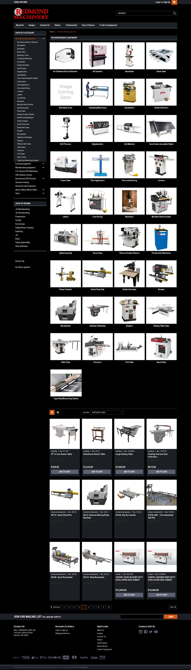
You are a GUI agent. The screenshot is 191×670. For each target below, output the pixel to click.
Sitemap (40, 667)
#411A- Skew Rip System (93, 577)
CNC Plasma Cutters (23, 175)
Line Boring (21, 98)
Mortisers (20, 101)
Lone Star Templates (80, 667)
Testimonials (71, 25)
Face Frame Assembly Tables (27, 78)
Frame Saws (21, 81)
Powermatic (20, 216)
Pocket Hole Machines (25, 118)
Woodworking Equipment (25, 38)
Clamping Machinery (24, 58)
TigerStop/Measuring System (27, 160)
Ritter (17, 239)
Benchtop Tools (23, 55)
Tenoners (20, 150)
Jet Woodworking (22, 213)
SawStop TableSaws (24, 137)
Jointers (20, 91)
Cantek (18, 220)
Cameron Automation (58, 512)
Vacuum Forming (22, 182)
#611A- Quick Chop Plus (61, 515)
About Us (20, 25)
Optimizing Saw (23, 108)
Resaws (20, 131)
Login (157, 2)
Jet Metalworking (22, 209)
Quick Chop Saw (23, 124)
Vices (17, 193)
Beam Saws (21, 52)
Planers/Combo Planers (25, 114)
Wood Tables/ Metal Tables (26, 189)
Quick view (64, 447)
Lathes (19, 95)
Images (32, 25)
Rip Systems (21, 134)
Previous (56, 607)
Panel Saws (21, 111)
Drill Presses (21, 68)
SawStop (19, 231)
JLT (16, 235)
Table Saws (21, 147)
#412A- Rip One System (126, 515)
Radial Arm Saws (23, 127)
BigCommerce (57, 667)
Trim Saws (21, 154)
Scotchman (20, 224)
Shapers (20, 141)
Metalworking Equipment (25, 167)
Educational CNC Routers (25, 178)
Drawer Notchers (23, 65)
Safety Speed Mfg (22, 242)
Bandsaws (21, 49)
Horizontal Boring (23, 88)
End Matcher (21, 75)
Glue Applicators (23, 85)
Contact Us (45, 25)
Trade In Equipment (108, 25)
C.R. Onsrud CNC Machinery (26, 171)
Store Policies (88, 25)
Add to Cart (64, 472)
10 (109, 607)
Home (52, 32)
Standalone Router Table (94, 454)
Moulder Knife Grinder (25, 104)
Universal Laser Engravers (25, 186)
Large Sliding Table (124, 454)
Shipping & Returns (62, 633)
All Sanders (21, 45)
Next (172, 607)
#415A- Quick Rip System (62, 577)
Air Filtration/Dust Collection (27, 42)
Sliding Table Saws (24, 144)
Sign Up (167, 2)
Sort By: (86, 412)
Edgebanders (22, 72)
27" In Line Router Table (61, 454)
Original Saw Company (24, 227)
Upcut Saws (21, 157)
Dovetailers (21, 62)
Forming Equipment (23, 164)
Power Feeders (22, 121)
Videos (58, 25)
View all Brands (21, 246)
